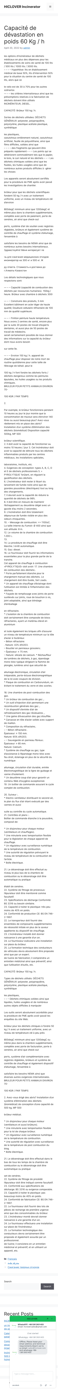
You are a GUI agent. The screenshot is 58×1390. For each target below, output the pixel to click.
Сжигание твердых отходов (23, 1267)
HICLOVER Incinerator (22, 7)
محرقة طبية (13, 1263)
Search (8, 1281)
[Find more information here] (33, 1352)
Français (12, 1259)
